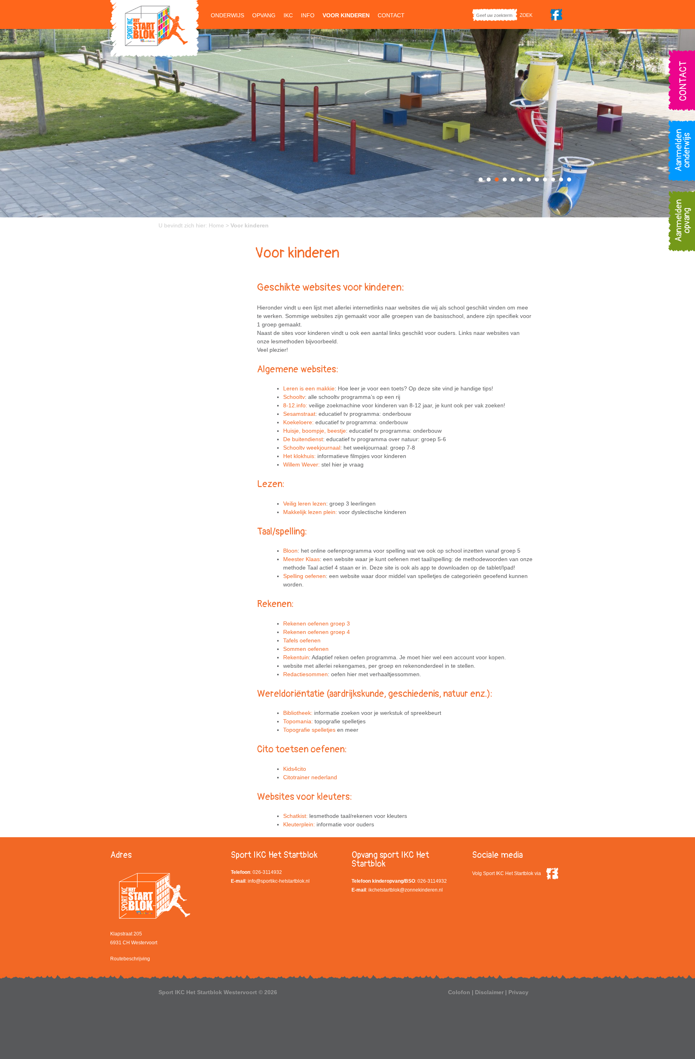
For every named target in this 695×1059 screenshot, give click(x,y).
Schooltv (294, 397)
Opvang (264, 15)
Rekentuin (296, 657)
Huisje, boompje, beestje (314, 430)
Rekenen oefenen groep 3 (316, 623)
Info (308, 15)
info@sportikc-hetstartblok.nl (279, 881)
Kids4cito (294, 769)
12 (569, 180)
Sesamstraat (299, 414)
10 (553, 180)
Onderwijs (227, 15)
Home (216, 225)
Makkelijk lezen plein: (310, 512)
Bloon (290, 550)
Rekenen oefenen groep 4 (316, 632)
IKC (288, 15)
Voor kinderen (346, 15)
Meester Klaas (301, 559)
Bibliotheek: (298, 713)
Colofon (459, 992)
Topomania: (298, 721)
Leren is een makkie (309, 388)
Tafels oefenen (302, 640)
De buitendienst (303, 439)
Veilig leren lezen (304, 503)
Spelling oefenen (304, 576)
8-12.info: (295, 405)
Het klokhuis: (299, 456)
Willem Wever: (301, 464)
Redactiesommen (305, 674)
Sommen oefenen (306, 649)
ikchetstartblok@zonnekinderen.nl (405, 890)
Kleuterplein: (299, 824)
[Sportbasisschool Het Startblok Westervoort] (154, 28)
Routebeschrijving (130, 959)
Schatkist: (295, 816)
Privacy (518, 992)
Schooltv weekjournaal (311, 447)
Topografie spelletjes (309, 730)
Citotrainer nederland (310, 777)
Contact (391, 15)
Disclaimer (489, 992)
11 (561, 180)
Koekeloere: (298, 422)
